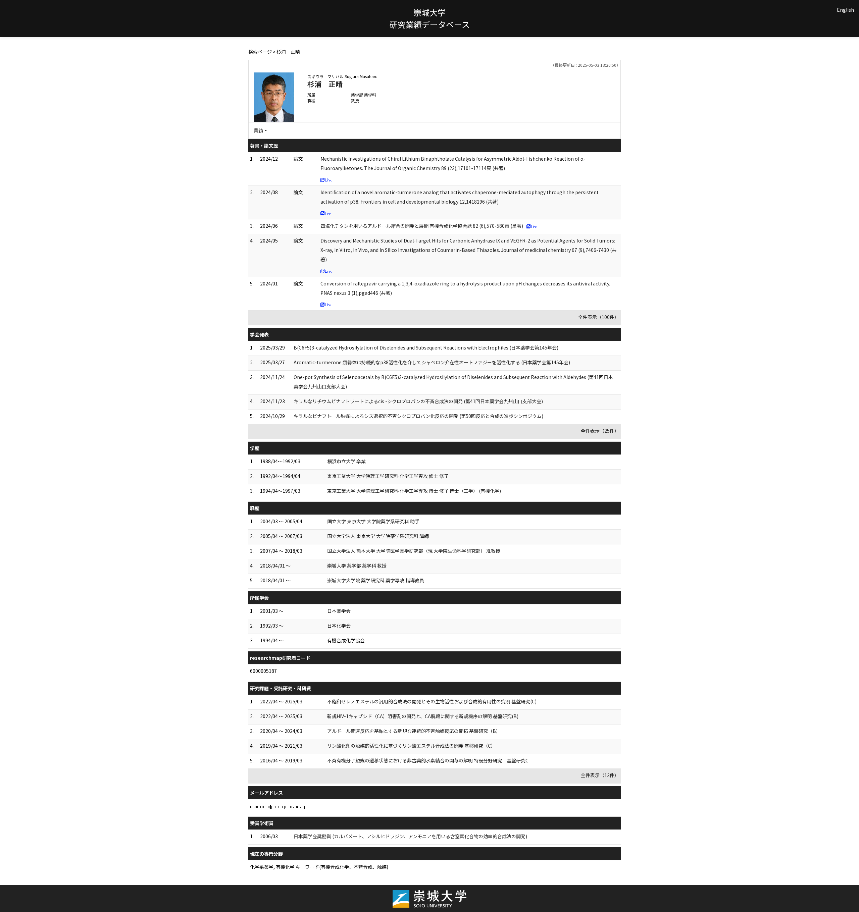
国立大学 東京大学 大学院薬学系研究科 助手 (373, 521)
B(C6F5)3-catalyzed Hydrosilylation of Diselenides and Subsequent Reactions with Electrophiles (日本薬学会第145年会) (426, 347)
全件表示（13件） (600, 775)
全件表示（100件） (598, 317)
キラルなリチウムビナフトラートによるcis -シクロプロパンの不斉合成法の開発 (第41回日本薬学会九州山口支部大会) (418, 401)
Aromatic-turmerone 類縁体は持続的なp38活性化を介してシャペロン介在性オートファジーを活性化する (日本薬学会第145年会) (432, 362)
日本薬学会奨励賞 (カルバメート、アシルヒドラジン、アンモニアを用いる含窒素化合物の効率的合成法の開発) (410, 836)
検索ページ (260, 51)
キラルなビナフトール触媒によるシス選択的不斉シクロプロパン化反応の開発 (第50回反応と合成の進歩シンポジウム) (418, 416)
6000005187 (263, 670)
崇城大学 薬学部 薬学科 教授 (357, 565)
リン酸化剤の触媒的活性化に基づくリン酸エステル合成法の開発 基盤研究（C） (411, 745)
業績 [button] (258, 130)
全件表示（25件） (600, 430)
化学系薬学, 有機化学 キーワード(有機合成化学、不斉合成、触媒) (319, 866)
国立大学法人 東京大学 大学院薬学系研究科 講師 (378, 536)
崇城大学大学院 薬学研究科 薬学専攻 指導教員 (375, 580)
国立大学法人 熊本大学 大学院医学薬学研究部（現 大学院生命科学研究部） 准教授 (413, 550)
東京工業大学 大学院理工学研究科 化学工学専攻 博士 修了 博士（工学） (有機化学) (414, 490)
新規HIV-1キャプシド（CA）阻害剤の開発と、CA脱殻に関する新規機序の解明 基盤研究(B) (422, 716)
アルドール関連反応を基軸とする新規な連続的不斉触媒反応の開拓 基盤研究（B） (414, 731)
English (845, 9)
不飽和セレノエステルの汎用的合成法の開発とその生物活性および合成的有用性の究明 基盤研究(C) (432, 701)
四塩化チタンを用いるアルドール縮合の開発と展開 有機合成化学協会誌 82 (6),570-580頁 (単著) (421, 225)
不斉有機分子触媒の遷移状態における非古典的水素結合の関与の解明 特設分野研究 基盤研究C (427, 760)
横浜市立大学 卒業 (346, 461)
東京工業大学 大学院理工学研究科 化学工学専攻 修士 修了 (388, 476)
